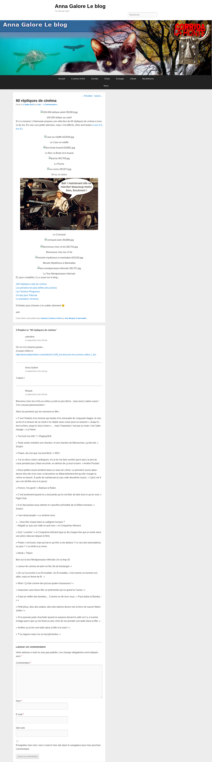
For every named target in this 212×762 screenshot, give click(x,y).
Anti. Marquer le (71, 318)
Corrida (94, 78)
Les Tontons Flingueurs (28, 291)
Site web (20, 728)
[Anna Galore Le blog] (106, 47)
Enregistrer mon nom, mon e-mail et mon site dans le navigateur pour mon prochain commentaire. (58, 747)
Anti (39, 105)
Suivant (98, 96)
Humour (44, 318)
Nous (106, 86)
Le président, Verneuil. (27, 299)
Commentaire (23, 663)
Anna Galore (31, 367)
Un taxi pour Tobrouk (26, 295)
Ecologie (120, 78)
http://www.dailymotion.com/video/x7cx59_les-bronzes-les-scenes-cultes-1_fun (56, 354)
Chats (107, 78)
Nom (19, 701)
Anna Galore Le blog (80, 6)
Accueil (61, 78)
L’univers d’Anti (78, 78)
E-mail (20, 714)
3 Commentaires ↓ (50, 105)
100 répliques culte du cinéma (31, 284)
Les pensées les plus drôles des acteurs (36, 288)
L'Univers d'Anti (54, 318)
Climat (133, 78)
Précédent (87, 96)
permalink (82, 318)
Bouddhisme (148, 78)
